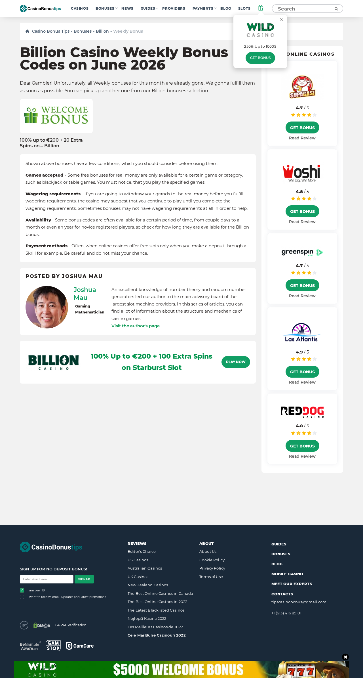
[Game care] (80, 645)
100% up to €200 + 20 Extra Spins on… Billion (51, 142)
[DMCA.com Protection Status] (41, 625)
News (127, 9)
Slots (244, 9)
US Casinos (138, 560)
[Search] (336, 8)
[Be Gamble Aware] (30, 645)
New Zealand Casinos (148, 585)
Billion (102, 31)
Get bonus (260, 58)
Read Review (302, 138)
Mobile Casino (287, 574)
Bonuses (105, 9)
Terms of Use (211, 576)
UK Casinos (138, 576)
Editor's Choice (142, 551)
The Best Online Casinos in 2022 (157, 601)
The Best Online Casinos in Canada (160, 593)
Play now (236, 362)
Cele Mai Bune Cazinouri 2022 (157, 635)
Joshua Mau (85, 293)
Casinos (79, 9)
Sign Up (84, 579)
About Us (207, 551)
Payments (203, 9)
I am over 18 (36, 590)
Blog (225, 9)
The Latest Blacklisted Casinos (156, 610)
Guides (148, 9)
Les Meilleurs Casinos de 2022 (155, 627)
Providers (173, 9)
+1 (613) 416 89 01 (286, 613)
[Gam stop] (53, 645)
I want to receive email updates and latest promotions (67, 597)
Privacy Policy (212, 568)
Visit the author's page (135, 325)
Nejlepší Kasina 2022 (147, 618)
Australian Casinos (145, 568)
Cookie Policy (212, 560)
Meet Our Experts (291, 583)
